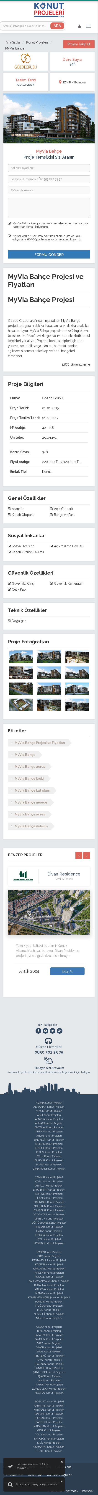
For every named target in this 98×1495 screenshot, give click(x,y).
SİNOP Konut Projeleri (49, 1347)
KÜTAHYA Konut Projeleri (49, 1285)
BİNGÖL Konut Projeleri (49, 1148)
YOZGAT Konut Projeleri (49, 1384)
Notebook (86, 1491)
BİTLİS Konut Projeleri (49, 1152)
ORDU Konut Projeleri (49, 1326)
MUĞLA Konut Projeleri (49, 1305)
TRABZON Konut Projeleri (49, 1364)
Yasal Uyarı (35, 1475)
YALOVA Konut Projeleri (49, 1434)
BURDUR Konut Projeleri (49, 1160)
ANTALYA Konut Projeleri (49, 1127)
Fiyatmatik (71, 1491)
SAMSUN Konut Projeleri (49, 1339)
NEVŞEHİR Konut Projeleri (49, 1314)
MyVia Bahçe (25, 755)
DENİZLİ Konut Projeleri (49, 1185)
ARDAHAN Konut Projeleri (49, 1426)
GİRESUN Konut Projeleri (49, 1218)
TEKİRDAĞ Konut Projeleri (49, 1355)
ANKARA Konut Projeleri (49, 1123)
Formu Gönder (49, 254)
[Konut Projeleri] (49, 9)
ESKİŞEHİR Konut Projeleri (49, 1210)
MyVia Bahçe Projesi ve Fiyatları (40, 743)
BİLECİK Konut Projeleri (49, 1144)
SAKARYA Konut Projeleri (49, 1335)
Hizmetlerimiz (13, 1475)
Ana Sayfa (13, 42)
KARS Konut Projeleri (49, 1256)
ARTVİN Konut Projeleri (49, 1131)
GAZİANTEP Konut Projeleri (49, 1214)
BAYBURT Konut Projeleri (49, 1401)
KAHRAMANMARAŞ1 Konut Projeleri (49, 1297)
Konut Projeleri (37, 42)
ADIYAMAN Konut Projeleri (49, 1106)
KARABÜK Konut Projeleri (49, 1438)
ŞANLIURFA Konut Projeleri (49, 1372)
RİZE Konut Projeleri (49, 1331)
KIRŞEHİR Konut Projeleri (49, 1272)
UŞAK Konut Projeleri (49, 1376)
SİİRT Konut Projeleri (49, 1343)
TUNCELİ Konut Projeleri (49, 1368)
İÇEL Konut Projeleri (49, 1239)
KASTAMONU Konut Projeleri (49, 1260)
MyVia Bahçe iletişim (31, 826)
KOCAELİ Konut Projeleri (49, 1276)
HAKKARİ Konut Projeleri (49, 1226)
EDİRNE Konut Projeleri (49, 1193)
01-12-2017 (25, 84)
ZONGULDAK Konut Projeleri (49, 1388)
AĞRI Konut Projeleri (49, 1115)
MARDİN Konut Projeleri (49, 1301)
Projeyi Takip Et (79, 44)
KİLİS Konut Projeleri (49, 1442)
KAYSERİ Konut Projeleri (49, 1264)
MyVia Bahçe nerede (31, 802)
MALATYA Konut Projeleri (49, 1289)
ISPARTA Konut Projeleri (49, 1235)
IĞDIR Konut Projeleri (49, 1430)
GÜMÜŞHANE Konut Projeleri (49, 1222)
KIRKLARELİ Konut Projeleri (49, 1268)
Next (93, 927)
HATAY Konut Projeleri (49, 1231)
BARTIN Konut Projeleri (49, 1422)
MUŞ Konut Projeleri (49, 1309)
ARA (57, 26)
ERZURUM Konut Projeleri (49, 1206)
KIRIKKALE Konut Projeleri (49, 1409)
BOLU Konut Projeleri (49, 1156)
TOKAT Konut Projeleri (49, 1359)
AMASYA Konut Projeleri (49, 1119)
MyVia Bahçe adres (30, 766)
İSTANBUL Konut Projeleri (49, 1243)
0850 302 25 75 (49, 1052)
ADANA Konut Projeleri (49, 1102)
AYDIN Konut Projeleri (49, 1135)
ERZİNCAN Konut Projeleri (49, 1202)
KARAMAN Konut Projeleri (49, 1405)
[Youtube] (45, 1031)
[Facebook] (38, 1031)
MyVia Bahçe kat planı (32, 790)
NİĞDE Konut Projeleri (49, 1318)
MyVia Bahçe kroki (29, 778)
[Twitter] (52, 1031)
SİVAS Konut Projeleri (49, 1351)
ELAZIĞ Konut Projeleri (49, 1198)
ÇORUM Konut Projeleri (49, 1181)
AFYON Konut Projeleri (49, 1111)
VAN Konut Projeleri (49, 1380)
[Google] (59, 1031)
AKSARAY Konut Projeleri (49, 1392)
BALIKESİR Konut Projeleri (49, 1139)
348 (72, 64)
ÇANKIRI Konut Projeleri (49, 1177)
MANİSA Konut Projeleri (49, 1293)
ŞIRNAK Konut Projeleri (49, 1418)
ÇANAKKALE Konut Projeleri (49, 1168)
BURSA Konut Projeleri (49, 1164)
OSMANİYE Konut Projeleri (49, 1446)
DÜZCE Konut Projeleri (49, 1451)
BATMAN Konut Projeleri (49, 1413)
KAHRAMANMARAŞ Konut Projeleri (49, 1281)
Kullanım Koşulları (59, 1475)
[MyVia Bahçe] (21, 656)
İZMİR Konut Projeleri (49, 1252)
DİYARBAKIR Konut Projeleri (49, 1189)
